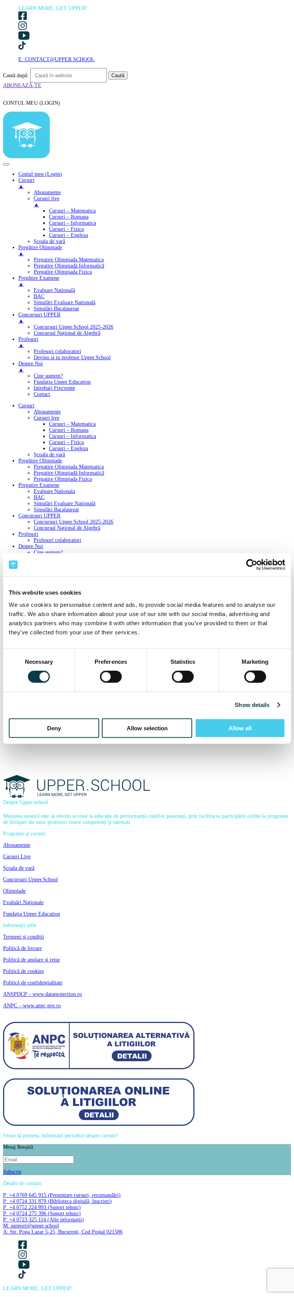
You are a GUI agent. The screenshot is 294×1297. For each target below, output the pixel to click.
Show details (252, 705)
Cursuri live (46, 418)
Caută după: (16, 75)
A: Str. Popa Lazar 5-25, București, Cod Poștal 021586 (62, 1232)
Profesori (28, 534)
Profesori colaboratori (57, 540)
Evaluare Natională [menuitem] (54, 290)
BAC (39, 497)
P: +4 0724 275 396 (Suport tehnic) (42, 1213)
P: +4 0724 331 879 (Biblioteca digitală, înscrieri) (57, 1201)
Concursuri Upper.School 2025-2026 (73, 522)
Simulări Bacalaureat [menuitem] (56, 308)
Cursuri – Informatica (72, 436)
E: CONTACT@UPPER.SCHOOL (56, 59)
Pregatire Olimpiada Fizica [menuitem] (63, 272)
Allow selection (147, 728)
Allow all (240, 728)
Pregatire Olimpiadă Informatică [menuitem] (69, 266)
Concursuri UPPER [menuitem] (39, 318)
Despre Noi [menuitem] (30, 367)
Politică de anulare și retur (31, 960)
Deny (54, 728)
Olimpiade (14, 891)
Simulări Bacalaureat (56, 509)
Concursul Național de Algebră (67, 528)
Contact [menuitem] (42, 394)
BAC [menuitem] (39, 296)
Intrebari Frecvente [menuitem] (54, 388)
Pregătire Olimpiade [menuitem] (40, 250)
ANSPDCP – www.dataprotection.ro (42, 994)
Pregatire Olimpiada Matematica (69, 467)
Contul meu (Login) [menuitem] (40, 174)
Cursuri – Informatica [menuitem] (72, 223)
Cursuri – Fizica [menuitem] (66, 229)
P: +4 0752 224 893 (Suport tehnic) (42, 1207)
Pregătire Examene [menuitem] (38, 281)
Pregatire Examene (38, 485)
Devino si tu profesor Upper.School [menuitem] (72, 357)
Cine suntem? (48, 552)
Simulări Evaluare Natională (64, 503)
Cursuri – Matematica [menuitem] (72, 211)
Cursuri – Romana (68, 430)
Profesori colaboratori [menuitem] (57, 351)
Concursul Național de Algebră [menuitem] (67, 333)
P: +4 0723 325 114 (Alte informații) (43, 1219)
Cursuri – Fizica (66, 442)
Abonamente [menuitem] (47, 192)
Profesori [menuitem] (28, 342)
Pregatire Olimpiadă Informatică (69, 473)
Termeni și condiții (23, 937)
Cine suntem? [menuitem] (48, 376)
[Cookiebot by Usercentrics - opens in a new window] (251, 565)
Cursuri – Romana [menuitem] (68, 217)
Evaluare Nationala (54, 491)
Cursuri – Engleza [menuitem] (68, 235)
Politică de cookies (23, 971)
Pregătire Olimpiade (40, 461)
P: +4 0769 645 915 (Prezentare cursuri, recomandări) (62, 1195)
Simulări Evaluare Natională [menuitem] (64, 302)
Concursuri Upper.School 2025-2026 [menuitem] (73, 327)
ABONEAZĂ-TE (22, 85)
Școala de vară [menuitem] (49, 241)
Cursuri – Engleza (68, 448)
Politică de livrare (22, 948)
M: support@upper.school (31, 1226)
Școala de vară (49, 454)
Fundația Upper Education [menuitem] (62, 382)
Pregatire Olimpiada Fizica (63, 479)
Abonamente (47, 412)
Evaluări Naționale (23, 902)
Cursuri (26, 406)
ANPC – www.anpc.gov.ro (32, 1005)
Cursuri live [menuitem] (46, 202)
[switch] (111, 677)
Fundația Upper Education (31, 914)
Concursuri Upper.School (30, 879)
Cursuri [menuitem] (26, 183)
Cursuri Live (17, 856)
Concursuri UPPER (39, 516)
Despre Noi (30, 546)
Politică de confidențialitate (32, 983)
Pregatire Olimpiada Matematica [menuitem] (69, 260)
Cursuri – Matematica (72, 424)
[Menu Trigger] (6, 164)
